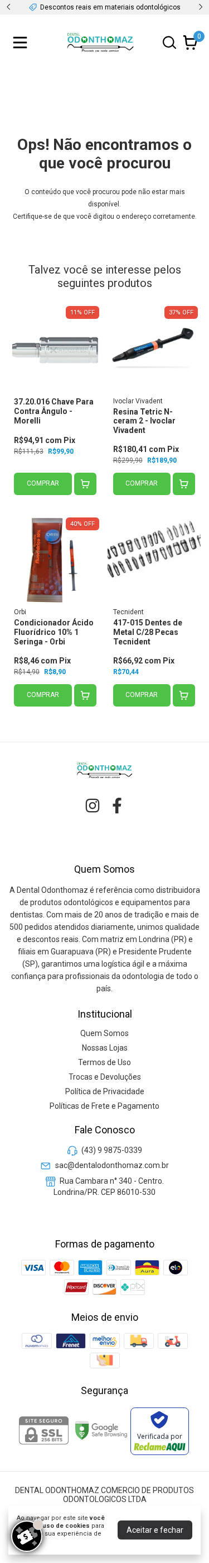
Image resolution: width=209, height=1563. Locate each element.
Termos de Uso (104, 1062)
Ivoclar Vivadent (138, 401)
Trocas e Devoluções (105, 1076)
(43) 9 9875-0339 (111, 1150)
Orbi (20, 612)
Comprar (43, 483)
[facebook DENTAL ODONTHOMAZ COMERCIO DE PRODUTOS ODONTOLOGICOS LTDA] (117, 805)
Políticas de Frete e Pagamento (104, 1105)
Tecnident (128, 612)
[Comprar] (85, 484)
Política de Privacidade (104, 1091)
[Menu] (22, 43)
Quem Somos (104, 1033)
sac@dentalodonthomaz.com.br (112, 1165)
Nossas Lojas (105, 1047)
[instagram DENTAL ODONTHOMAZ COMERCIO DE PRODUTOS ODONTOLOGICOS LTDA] (92, 805)
